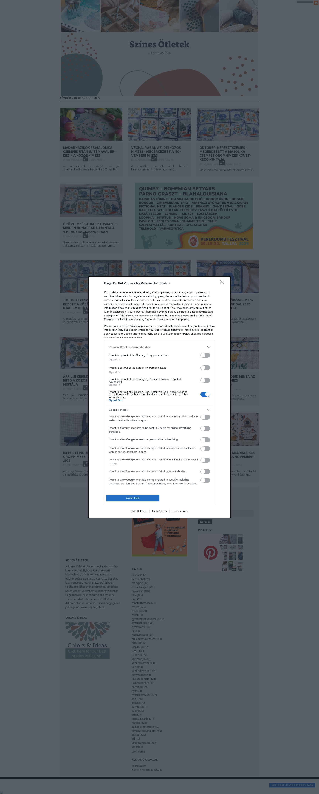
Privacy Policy (180, 511)
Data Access (159, 511)
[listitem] (159, 347)
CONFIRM (133, 498)
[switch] (205, 355)
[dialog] (159, 397)
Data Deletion (139, 511)
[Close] (223, 283)
